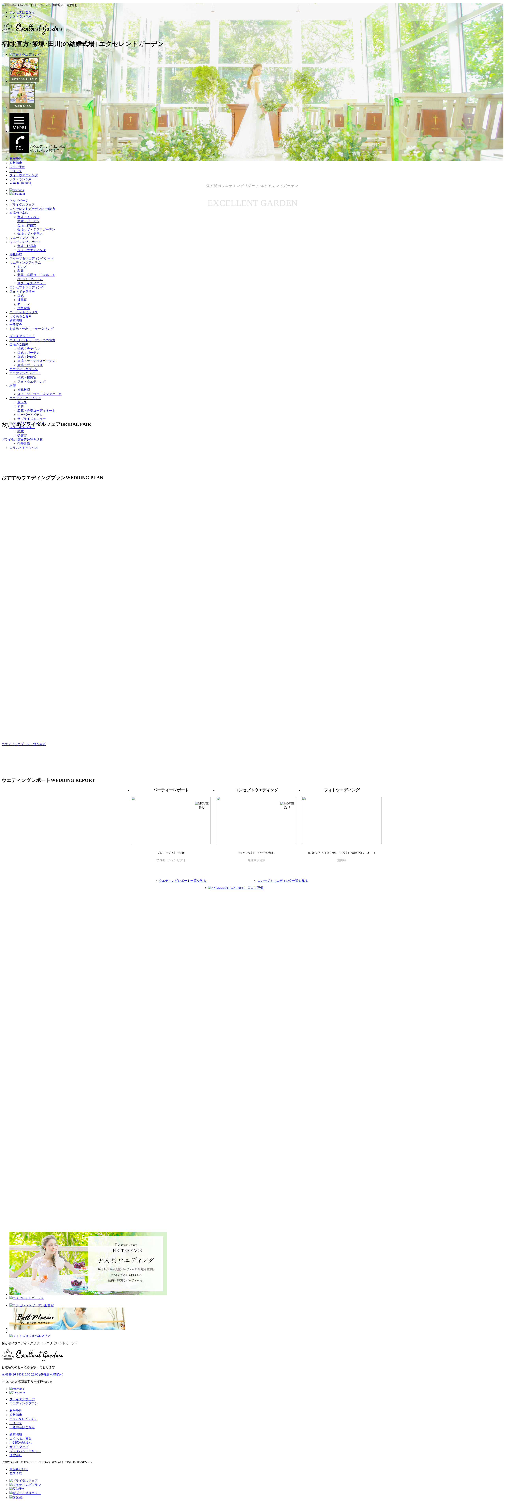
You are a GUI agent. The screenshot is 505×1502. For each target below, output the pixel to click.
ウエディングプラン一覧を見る (24, 744)
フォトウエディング (23, 175)
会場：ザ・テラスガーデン (36, 229)
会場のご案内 (18, 213)
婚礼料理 (15, 254)
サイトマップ (18, 1447)
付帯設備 (23, 308)
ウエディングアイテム (25, 262)
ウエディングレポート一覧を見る (182, 880)
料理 (12, 385)
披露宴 (22, 299)
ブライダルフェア (22, 204)
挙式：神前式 (26, 356)
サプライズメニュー (31, 283)
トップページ (18, 200)
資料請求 (15, 163)
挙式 (20, 295)
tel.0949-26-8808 (20, 183)
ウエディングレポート (25, 242)
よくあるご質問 (20, 316)
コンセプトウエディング (26, 287)
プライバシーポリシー (25, 1451)
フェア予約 (17, 167)
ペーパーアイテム (30, 279)
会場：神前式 (26, 225)
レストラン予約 (20, 16)
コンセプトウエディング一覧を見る (282, 880)
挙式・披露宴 (26, 246)
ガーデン (23, 304)
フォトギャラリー (22, 291)
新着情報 (15, 320)
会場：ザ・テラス (30, 233)
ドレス (22, 266)
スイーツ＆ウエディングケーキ (31, 258)
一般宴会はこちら (22, 1427)
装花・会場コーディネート (36, 275)
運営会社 (15, 1455)
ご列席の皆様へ (20, 1442)
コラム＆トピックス (23, 312)
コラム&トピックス (23, 1419)
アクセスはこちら (22, 12)
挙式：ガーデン (28, 221)
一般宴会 (15, 324)
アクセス (15, 171)
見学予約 (15, 158)
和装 (20, 270)
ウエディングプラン (23, 237)
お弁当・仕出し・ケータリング (31, 328)
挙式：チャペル (28, 217)
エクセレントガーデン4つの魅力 (32, 208)
